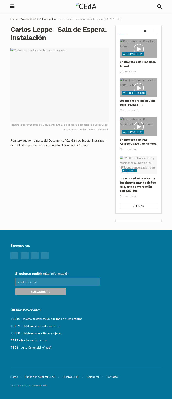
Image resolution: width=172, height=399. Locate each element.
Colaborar (93, 376)
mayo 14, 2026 (129, 149)
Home (14, 19)
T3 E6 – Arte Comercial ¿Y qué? (31, 347)
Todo (146, 31)
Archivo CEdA (28, 19)
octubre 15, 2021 (130, 110)
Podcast (129, 170)
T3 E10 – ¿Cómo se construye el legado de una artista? (46, 318)
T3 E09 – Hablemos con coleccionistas (35, 326)
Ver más (138, 206)
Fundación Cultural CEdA (40, 376)
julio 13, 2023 (129, 71)
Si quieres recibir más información (42, 273)
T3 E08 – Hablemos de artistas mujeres (36, 333)
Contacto (112, 376)
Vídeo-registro (47, 19)
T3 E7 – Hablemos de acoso (28, 340)
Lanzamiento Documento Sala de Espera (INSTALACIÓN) (90, 19)
